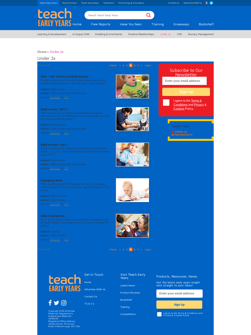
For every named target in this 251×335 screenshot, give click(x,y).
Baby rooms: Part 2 (54, 109)
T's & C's (89, 303)
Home (77, 24)
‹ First (112, 65)
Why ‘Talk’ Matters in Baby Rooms (65, 76)
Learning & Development (51, 34)
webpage (55, 97)
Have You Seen (131, 24)
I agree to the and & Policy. (190, 104)
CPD (179, 34)
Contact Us (90, 296)
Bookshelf (206, 24)
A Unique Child (80, 34)
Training (157, 24)
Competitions (128, 314)
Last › (149, 65)
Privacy (199, 104)
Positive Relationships (141, 34)
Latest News (127, 285)
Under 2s (165, 34)
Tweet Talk (180, 126)
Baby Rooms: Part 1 (54, 144)
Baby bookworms (53, 216)
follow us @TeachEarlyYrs (181, 133)
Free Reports (100, 24)
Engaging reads (51, 180)
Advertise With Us (94, 289)
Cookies (178, 108)
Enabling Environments (108, 34)
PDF (66, 97)
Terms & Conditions (188, 313)
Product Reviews (130, 292)
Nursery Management (201, 34)
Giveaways (181, 24)
